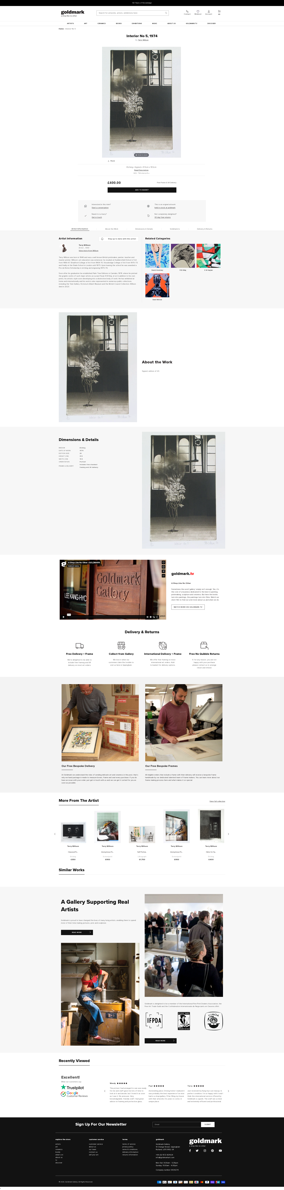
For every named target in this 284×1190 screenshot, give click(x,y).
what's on (59, 1155)
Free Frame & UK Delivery (141, 3)
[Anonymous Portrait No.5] (176, 826)
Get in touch (97, 217)
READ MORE (77, 932)
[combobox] (133, 13)
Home (61, 29)
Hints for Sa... (211, 852)
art (56, 1147)
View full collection (217, 801)
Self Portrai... (142, 852)
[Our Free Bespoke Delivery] (100, 722)
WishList (197, 14)
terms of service (129, 1144)
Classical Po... (73, 852)
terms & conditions (130, 1149)
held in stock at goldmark (165, 208)
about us (59, 1157)
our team (92, 1149)
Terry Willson (143, 40)
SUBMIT (208, 1124)
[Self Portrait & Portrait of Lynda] (142, 834)
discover (58, 1163)
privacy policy (127, 1147)
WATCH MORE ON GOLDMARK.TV (188, 607)
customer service (96, 1144)
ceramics (59, 1149)
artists (58, 1144)
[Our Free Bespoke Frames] (183, 722)
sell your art (94, 1155)
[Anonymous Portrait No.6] (107, 827)
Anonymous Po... (107, 852)
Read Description (141, 170)
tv (56, 1160)
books (57, 1152)
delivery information (130, 1152)
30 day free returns (163, 217)
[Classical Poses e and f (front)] (73, 832)
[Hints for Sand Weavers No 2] (211, 826)
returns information (130, 1155)
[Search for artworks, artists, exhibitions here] (166, 13)
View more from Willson (88, 251)
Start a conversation (100, 208)
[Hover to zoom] (141, 102)
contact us (93, 1152)
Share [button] (112, 161)
